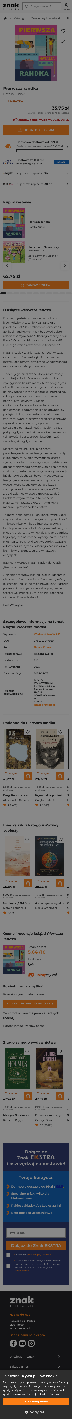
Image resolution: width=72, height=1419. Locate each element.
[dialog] (36, 1394)
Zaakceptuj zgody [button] (35, 1401)
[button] (36, 1412)
